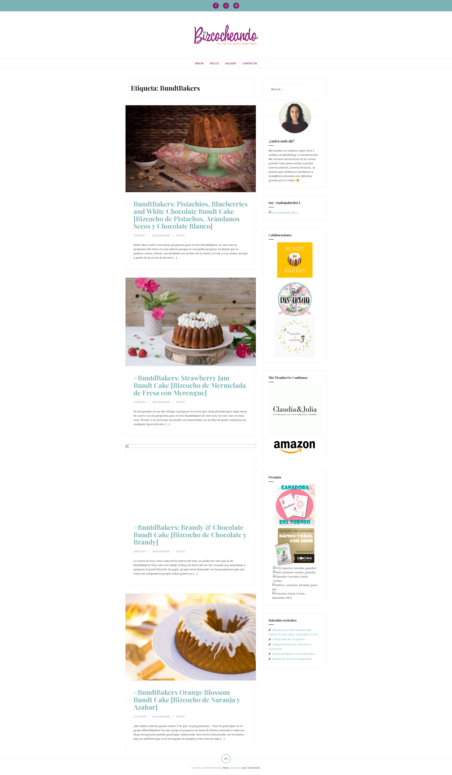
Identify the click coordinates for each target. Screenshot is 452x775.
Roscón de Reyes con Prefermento (294, 653)
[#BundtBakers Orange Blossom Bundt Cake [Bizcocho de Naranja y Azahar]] (190, 638)
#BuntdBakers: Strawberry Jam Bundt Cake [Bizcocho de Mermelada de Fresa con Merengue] (189, 385)
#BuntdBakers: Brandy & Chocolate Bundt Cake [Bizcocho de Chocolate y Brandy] (189, 534)
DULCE (214, 63)
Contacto (249, 63)
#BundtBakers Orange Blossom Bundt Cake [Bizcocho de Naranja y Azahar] (186, 699)
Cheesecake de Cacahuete (288, 639)
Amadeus (236, 767)
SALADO (230, 63)
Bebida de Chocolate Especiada (292, 659)
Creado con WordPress (205, 767)
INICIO (199, 63)
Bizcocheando (161, 235)
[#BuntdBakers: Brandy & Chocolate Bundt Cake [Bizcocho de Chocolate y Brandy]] (190, 482)
